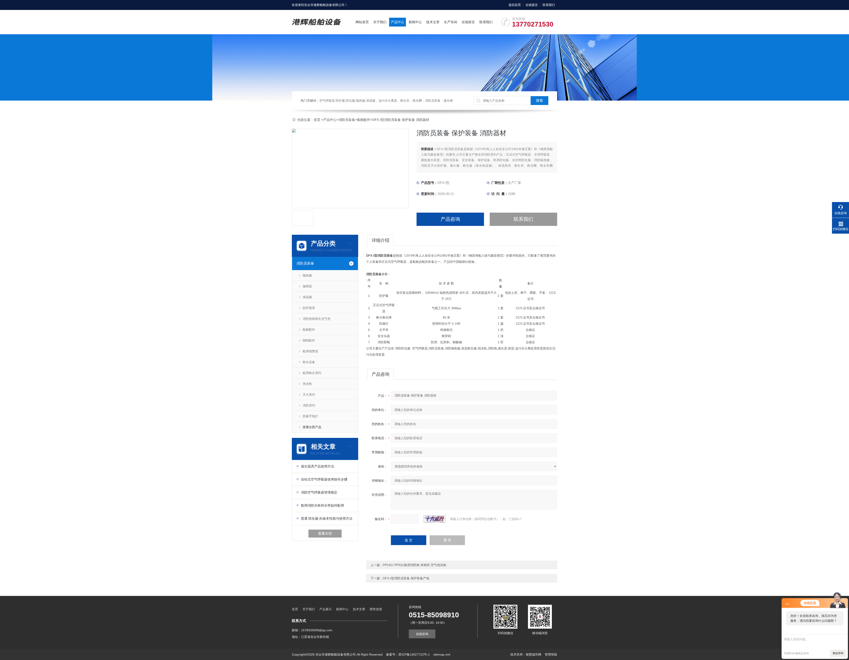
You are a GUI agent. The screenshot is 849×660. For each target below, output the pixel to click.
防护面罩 (309, 308)
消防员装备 (346, 120)
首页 (317, 120)
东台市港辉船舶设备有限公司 (324, 5)
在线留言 (532, 5)
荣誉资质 (376, 609)
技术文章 (433, 22)
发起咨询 (838, 653)
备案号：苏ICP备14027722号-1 (408, 654)
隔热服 (307, 275)
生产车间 (450, 22)
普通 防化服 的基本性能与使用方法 (326, 518)
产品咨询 (450, 219)
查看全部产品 (312, 427)
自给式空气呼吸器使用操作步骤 (324, 479)
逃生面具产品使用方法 (317, 466)
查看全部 (325, 533)
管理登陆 (551, 654)
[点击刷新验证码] (434, 519)
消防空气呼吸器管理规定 (319, 492)
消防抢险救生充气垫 (317, 318)
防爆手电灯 (310, 416)
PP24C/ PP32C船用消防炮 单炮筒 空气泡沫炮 (414, 565)
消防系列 (309, 405)
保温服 (307, 297)
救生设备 (309, 362)
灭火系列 (309, 394)
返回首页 (515, 5)
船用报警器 (310, 351)
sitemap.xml (441, 654)
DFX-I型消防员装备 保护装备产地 (406, 578)
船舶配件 (363, 120)
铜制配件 (309, 340)
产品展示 (325, 609)
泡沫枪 (307, 383)
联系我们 (549, 5)
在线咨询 (422, 634)
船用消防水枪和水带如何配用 (322, 505)
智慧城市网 (533, 654)
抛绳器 (307, 286)
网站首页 (362, 22)
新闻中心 (415, 22)
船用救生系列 (312, 373)
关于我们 (379, 22)
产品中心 (397, 22)
